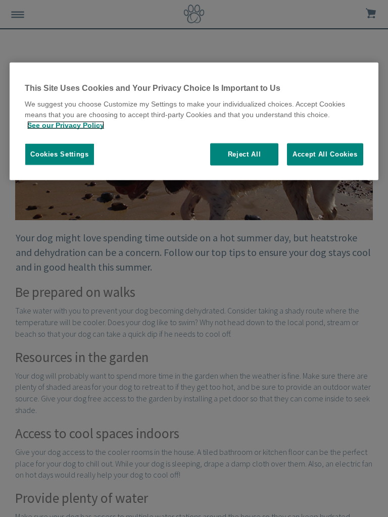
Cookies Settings (59, 154)
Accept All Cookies (325, 154)
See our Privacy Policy (65, 125)
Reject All (244, 154)
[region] (194, 121)
